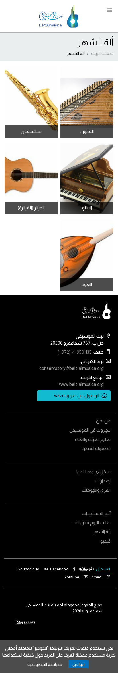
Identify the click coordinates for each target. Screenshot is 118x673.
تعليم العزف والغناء (93, 439)
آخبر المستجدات (96, 513)
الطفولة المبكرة (96, 448)
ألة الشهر (102, 531)
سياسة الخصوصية (44, 664)
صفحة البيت (102, 53)
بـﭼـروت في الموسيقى (90, 430)
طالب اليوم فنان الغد (91, 522)
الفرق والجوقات (96, 490)
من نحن (103, 420)
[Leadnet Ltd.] (25, 622)
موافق (78, 664)
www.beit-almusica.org (81, 384)
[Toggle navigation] (109, 11)
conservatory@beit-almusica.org (71, 368)
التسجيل (103, 569)
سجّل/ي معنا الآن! (93, 471)
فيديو (105, 541)
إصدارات (103, 480)
